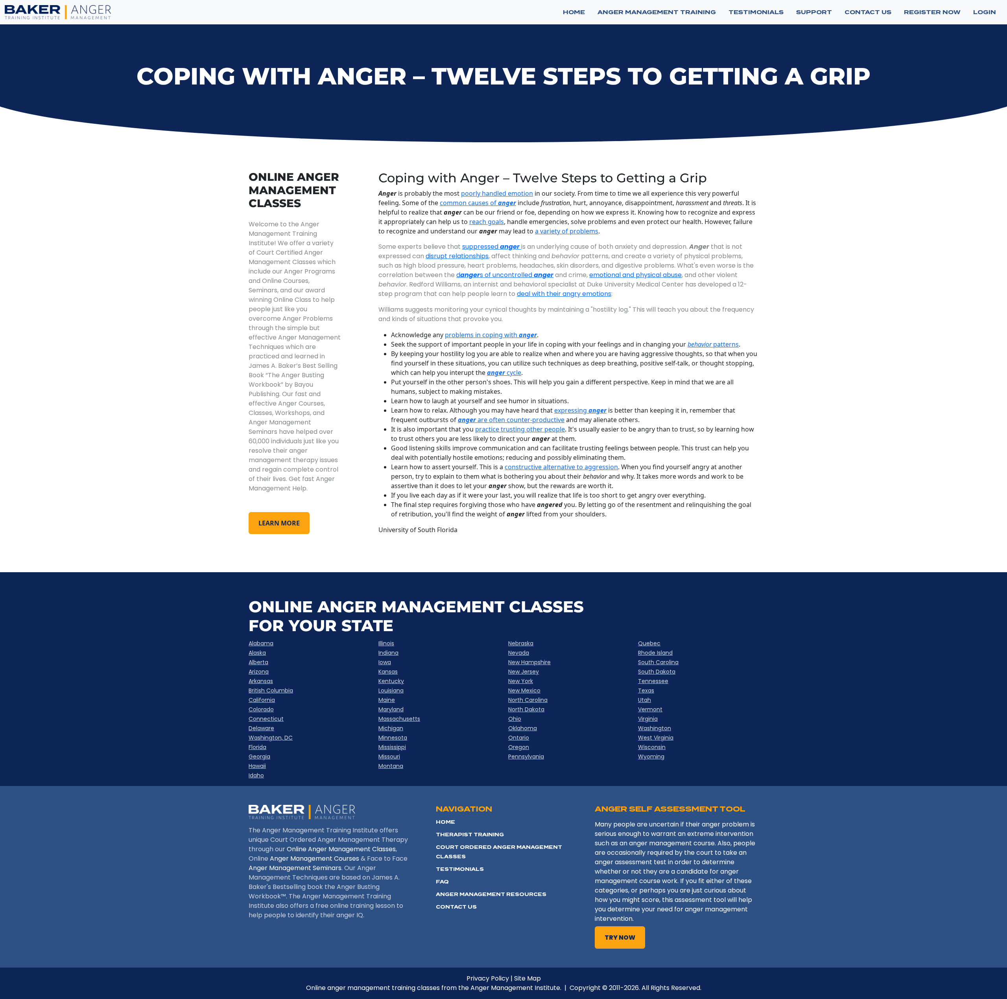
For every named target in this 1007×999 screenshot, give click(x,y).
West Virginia (655, 738)
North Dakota (526, 709)
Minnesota (392, 738)
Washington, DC (271, 738)
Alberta (258, 662)
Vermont (650, 709)
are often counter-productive (520, 419)
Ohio (514, 719)
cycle (513, 372)
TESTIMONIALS (756, 12)
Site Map (527, 978)
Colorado (261, 709)
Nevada (518, 653)
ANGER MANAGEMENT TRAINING (657, 12)
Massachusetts (399, 719)
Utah (644, 700)
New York (520, 681)
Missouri (389, 756)
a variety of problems (566, 231)
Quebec (649, 643)
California (262, 700)
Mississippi (392, 747)
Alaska (257, 653)
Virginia (648, 719)
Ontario (518, 738)
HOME (445, 822)
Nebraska (520, 643)
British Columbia (271, 690)
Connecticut (266, 719)
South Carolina (658, 662)
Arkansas (261, 681)
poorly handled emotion (497, 193)
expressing (580, 410)
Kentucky (391, 681)
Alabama (261, 643)
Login (984, 12)
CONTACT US (868, 12)
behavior (700, 344)
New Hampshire (529, 662)
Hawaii (257, 766)
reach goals (486, 221)
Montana (390, 766)
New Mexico (524, 690)
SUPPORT (814, 12)
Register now (932, 12)
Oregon (518, 747)
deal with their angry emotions (564, 293)
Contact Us (456, 907)
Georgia (259, 756)
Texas (646, 690)
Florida (257, 747)
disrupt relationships (457, 256)
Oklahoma (522, 728)
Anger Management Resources (491, 894)
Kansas (388, 672)
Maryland (391, 709)
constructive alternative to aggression (561, 467)
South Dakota (656, 672)
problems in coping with (491, 335)
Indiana (388, 653)
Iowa (384, 662)
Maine (386, 700)
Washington (654, 728)
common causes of (478, 202)
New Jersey (523, 672)
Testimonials (460, 869)
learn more (279, 523)
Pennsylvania (526, 756)
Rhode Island (655, 653)
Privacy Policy (488, 978)
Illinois (386, 643)
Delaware (261, 728)
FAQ (442, 882)
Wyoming (651, 756)
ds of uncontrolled (504, 274)
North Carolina (528, 700)
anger (496, 372)
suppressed (491, 246)
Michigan (390, 728)
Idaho (256, 775)
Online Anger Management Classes (341, 849)
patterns (725, 344)
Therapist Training (470, 834)
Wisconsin (652, 747)
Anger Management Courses (314, 858)
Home (574, 12)
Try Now (620, 937)
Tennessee (653, 681)
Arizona (259, 672)
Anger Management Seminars (295, 867)
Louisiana (391, 690)
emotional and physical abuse (635, 274)
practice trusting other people (520, 429)
